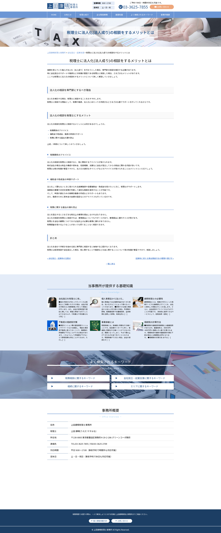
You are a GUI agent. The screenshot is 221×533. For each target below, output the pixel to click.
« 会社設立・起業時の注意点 (59, 258)
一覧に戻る (110, 263)
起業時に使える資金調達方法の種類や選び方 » (155, 258)
